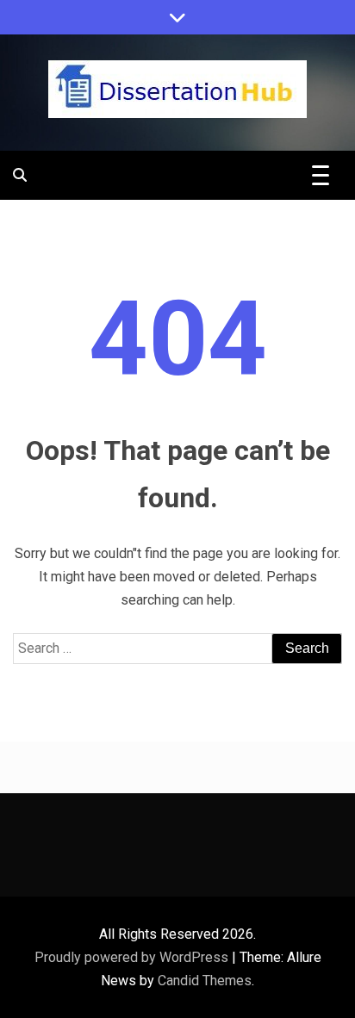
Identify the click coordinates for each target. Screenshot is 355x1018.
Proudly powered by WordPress (133, 957)
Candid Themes (205, 980)
